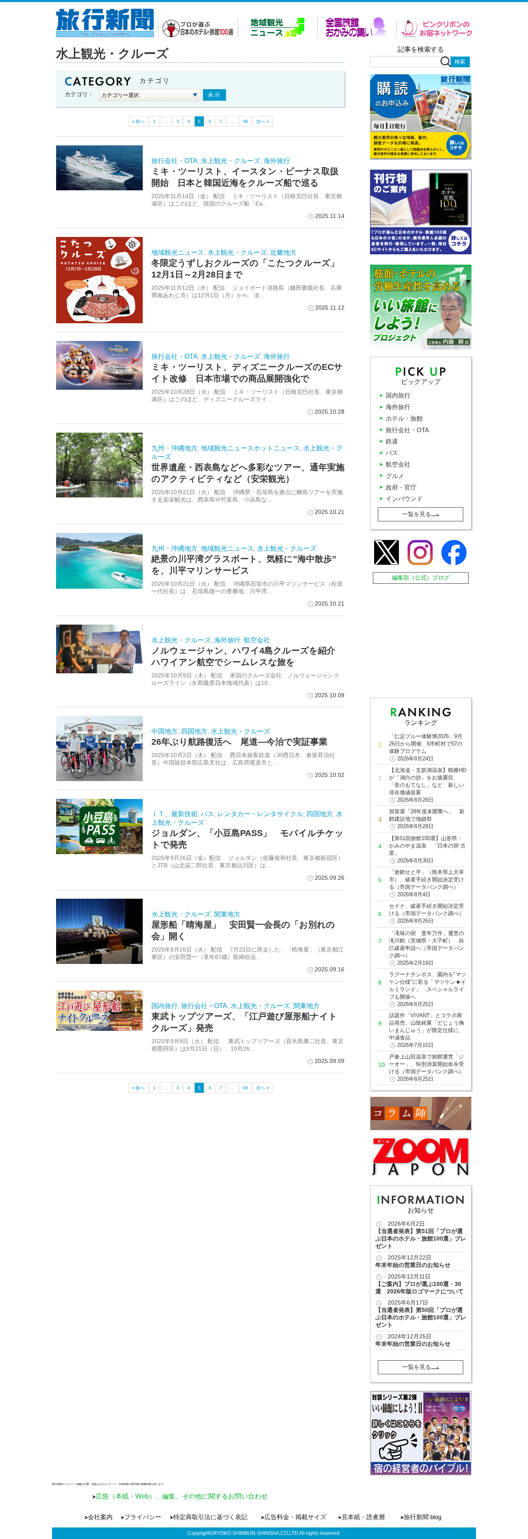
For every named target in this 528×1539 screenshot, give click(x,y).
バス (207, 813)
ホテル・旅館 (404, 418)
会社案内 (100, 1516)
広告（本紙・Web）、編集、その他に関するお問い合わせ (182, 1496)
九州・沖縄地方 (174, 448)
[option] (421, 1433)
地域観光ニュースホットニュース (250, 448)
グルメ (395, 475)
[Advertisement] (421, 638)
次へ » (262, 121)
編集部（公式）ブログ (421, 577)
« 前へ (138, 121)
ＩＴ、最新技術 (174, 813)
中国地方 (164, 731)
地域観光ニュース (177, 252)
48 (245, 121)
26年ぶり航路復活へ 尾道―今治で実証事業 (239, 741)
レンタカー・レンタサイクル (260, 813)
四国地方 (194, 731)
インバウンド (404, 498)
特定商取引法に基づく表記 (210, 1516)
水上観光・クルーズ (230, 160)
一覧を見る (416, 514)
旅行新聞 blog (422, 1516)
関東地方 (227, 914)
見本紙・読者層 (363, 1516)
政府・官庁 (401, 487)
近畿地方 (283, 252)
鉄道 (392, 441)
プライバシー (142, 1516)
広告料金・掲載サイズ (295, 1516)
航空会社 (257, 640)
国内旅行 (164, 1005)
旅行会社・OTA (174, 160)
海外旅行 (277, 160)
